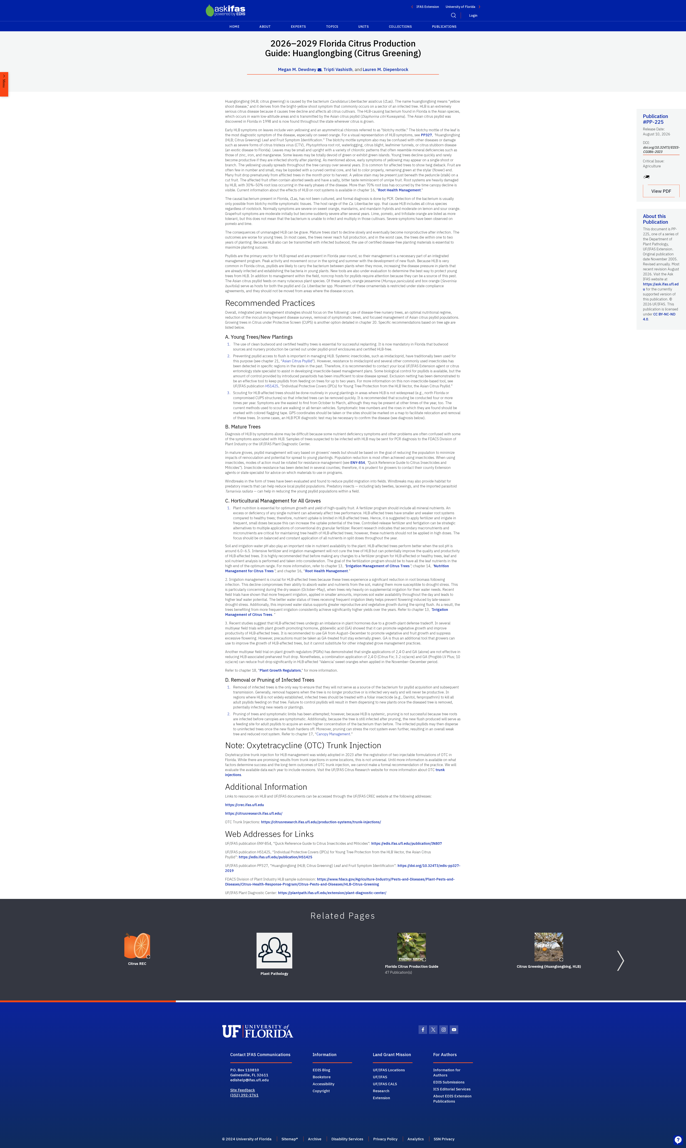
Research (381, 1090)
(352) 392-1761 (244, 1094)
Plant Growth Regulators (280, 670)
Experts (298, 26)
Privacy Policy (385, 1138)
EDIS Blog (321, 1069)
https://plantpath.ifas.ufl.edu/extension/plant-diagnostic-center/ (332, 892)
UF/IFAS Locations (389, 1069)
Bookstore (322, 1076)
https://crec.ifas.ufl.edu (244, 804)
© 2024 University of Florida (247, 1138)
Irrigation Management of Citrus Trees (378, 565)
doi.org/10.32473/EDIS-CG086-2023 (661, 149)
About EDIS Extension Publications (452, 1098)
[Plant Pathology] (274, 950)
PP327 (426, 135)
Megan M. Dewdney (297, 69)
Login (473, 15)
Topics (332, 26)
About (265, 26)
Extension (381, 1097)
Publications (444, 26)
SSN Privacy (444, 1138)
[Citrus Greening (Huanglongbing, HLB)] (549, 947)
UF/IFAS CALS (385, 1083)
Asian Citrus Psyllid (297, 361)
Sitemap (289, 1138)
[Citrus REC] (137, 945)
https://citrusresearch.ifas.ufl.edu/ (253, 813)
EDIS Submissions (448, 1082)
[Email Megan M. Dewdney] (319, 69)
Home (234, 26)
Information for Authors (447, 1072)
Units (363, 26)
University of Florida (460, 7)
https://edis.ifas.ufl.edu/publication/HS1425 (275, 857)
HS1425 (271, 386)
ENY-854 (357, 462)
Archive (314, 1138)
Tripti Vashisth (338, 69)
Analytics (415, 1138)
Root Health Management (399, 190)
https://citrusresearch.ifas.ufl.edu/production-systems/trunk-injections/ (321, 822)
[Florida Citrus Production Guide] (411, 947)
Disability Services (347, 1138)
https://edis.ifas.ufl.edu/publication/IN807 (406, 843)
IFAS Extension (427, 7)
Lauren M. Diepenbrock (385, 69)
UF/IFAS (380, 1076)
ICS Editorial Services (452, 1088)
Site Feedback (242, 1089)
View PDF (661, 191)
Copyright (321, 1090)
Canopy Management (333, 734)
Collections (400, 26)
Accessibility (323, 1083)
